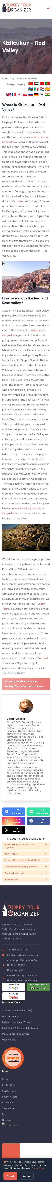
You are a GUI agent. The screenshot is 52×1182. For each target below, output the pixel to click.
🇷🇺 (31, 94)
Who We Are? (9, 1039)
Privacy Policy (37, 1168)
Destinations (8, 1085)
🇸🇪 (31, 89)
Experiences (8, 1102)
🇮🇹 (37, 89)
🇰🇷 (42, 94)
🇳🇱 (42, 89)
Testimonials (8, 1108)
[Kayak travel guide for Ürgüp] (26, 1058)
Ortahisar (18, 201)
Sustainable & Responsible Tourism (20, 1028)
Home (5, 1079)
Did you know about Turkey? (17, 1022)
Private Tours (9, 1090)
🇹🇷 (42, 83)
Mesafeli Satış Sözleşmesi (15, 1033)
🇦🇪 (37, 83)
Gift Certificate (10, 1016)
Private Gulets (9, 1096)
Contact (42, 658)
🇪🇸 (47, 89)
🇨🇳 (31, 83)
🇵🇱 (25, 94)
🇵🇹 (47, 83)
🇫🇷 (14, 94)
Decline (26, 1176)
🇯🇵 (20, 94)
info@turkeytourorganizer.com (23, 955)
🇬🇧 (8, 94)
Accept (10, 1176)
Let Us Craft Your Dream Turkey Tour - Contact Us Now (24, 684)
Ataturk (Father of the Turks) (17, 1010)
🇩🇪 (37, 94)
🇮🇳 (47, 94)
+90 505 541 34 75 (17, 949)
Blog (4, 1114)
